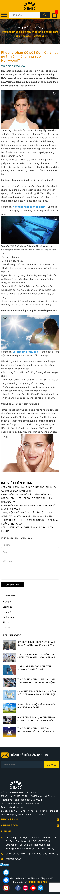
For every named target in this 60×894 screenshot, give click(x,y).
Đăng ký (51, 764)
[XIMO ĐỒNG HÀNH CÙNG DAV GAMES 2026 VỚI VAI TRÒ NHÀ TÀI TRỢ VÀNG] (9, 731)
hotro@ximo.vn (13, 859)
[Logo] (30, 6)
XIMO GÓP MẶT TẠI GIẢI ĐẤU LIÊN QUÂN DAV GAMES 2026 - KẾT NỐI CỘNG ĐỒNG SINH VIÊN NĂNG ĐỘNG (26, 498)
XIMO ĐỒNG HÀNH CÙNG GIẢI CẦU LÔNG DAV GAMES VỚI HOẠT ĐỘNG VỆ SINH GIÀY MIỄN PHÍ (36, 681)
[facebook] (18, 888)
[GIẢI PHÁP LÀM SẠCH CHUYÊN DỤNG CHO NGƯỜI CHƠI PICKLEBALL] (9, 669)
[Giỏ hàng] (54, 17)
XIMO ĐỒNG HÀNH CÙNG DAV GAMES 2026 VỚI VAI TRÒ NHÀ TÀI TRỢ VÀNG (36, 730)
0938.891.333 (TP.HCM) (45, 853)
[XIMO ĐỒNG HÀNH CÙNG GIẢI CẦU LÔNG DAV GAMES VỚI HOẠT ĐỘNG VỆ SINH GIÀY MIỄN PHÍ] (9, 682)
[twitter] (40, 888)
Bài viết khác (12, 635)
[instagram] (25, 888)
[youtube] (33, 888)
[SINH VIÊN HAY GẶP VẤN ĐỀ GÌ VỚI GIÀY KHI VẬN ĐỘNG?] (9, 707)
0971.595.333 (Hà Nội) (18, 853)
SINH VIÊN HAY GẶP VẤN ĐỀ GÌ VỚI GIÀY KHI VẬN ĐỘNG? (36, 706)
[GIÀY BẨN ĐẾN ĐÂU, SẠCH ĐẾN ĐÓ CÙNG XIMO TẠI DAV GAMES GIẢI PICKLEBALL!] (9, 719)
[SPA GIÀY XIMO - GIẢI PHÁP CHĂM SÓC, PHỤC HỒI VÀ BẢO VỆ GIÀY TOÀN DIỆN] (9, 645)
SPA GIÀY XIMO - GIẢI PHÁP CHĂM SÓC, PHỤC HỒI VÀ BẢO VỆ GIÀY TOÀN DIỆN (36, 643)
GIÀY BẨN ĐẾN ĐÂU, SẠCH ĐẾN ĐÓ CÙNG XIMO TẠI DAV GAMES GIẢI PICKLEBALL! (36, 719)
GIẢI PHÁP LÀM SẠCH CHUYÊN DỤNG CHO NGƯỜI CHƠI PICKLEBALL (34, 668)
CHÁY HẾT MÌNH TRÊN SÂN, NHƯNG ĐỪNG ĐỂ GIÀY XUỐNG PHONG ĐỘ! (36, 693)
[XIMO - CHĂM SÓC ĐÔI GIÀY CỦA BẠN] (16, 784)
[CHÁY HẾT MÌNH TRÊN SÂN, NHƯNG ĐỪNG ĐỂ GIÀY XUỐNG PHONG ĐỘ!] (9, 694)
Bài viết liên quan (16, 483)
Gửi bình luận (12, 584)
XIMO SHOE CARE (37, 882)
